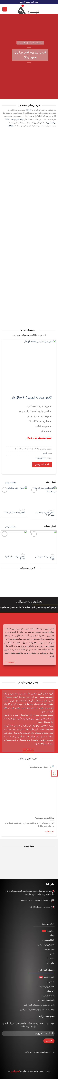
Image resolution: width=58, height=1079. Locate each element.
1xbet (28, 110)
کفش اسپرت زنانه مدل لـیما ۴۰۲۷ (44, 513)
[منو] (54, 9)
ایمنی (45, 453)
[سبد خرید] (4, 9)
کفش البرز (15, 1071)
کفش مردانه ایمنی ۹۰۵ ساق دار (31, 397)
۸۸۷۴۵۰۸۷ (35, 901)
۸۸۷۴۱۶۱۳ (46, 901)
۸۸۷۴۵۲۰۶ (25, 901)
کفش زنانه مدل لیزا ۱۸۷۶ (14, 512)
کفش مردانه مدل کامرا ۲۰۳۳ (44, 558)
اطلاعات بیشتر (42, 465)
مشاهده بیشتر (10, 482)
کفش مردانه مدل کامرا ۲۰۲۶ (15, 558)
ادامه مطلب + (49, 831)
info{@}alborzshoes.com (40, 907)
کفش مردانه (40, 458)
